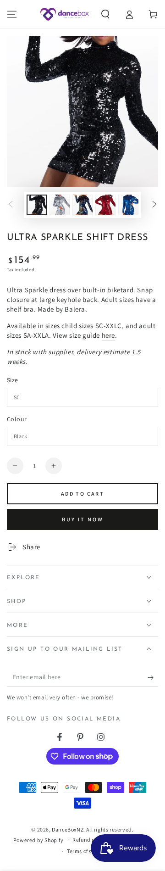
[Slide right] (154, 205)
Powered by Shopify (38, 840)
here (108, 335)
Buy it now (83, 519)
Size (12, 380)
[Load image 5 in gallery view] (128, 205)
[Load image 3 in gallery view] (82, 205)
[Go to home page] (64, 14)
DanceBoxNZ (67, 829)
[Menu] (12, 14)
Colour (17, 419)
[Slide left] (10, 205)
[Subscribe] (153, 677)
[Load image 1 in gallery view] (37, 205)
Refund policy (89, 839)
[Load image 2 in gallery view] (60, 205)
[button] (105, 14)
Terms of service (87, 851)
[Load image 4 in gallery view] (105, 205)
